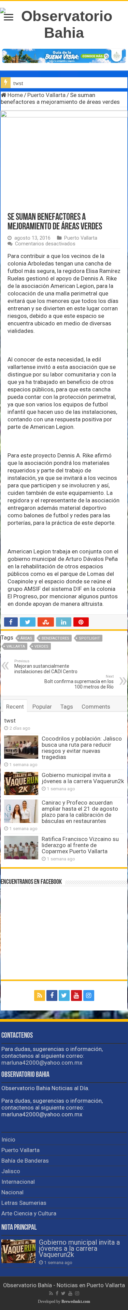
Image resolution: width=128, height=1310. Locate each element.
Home (14, 95)
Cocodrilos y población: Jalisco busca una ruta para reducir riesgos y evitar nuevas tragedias (82, 747)
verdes (41, 646)
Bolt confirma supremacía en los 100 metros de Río (79, 682)
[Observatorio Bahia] (64, 23)
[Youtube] (76, 995)
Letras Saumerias (23, 1202)
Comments (96, 706)
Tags (66, 706)
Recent (15, 706)
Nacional (12, 1192)
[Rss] (39, 995)
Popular (42, 706)
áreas (26, 638)
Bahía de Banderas (25, 1160)
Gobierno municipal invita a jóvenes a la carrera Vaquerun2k (83, 778)
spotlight (89, 638)
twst (18, 83)
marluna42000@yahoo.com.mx (41, 1062)
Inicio (8, 1139)
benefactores (55, 638)
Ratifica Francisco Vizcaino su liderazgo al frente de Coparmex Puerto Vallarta (80, 845)
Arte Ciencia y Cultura (28, 1213)
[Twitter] (64, 995)
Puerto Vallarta (46, 95)
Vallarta (15, 646)
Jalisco (10, 1171)
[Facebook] (51, 995)
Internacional (18, 1181)
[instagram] (88, 995)
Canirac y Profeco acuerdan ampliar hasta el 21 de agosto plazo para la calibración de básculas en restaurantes (80, 811)
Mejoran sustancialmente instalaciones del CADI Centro (45, 666)
